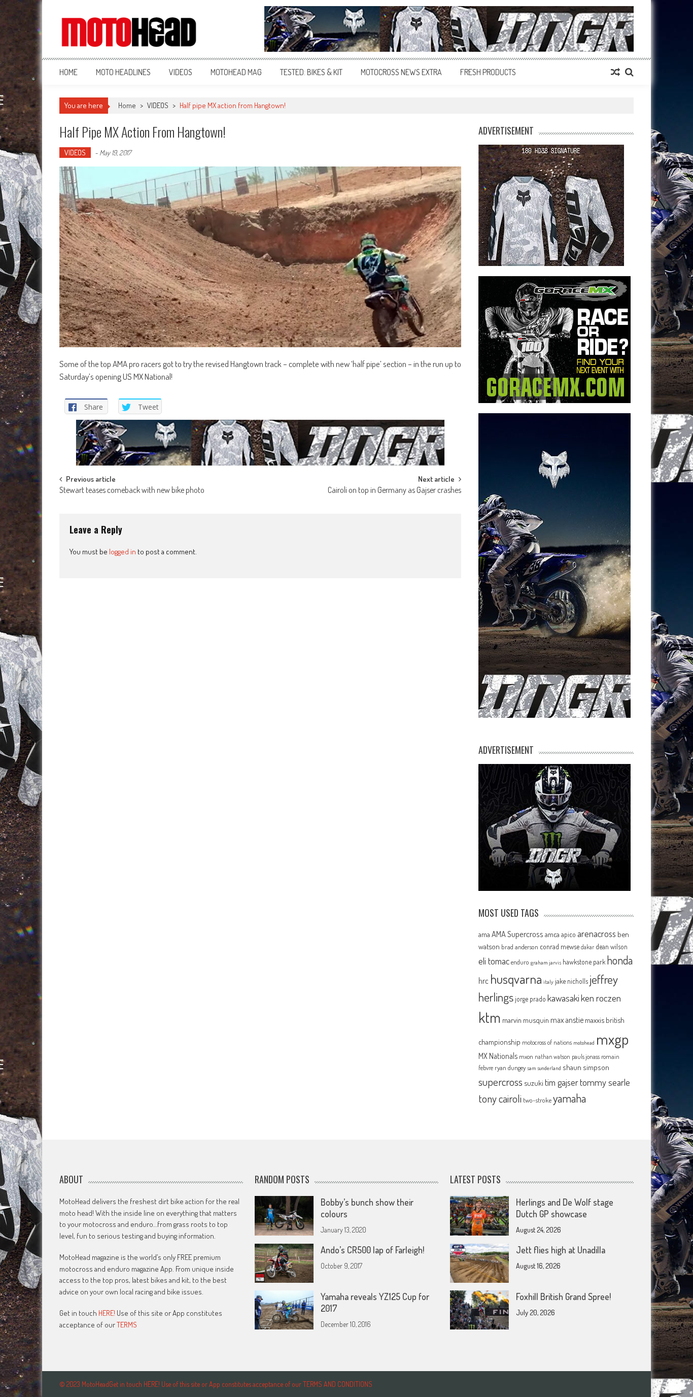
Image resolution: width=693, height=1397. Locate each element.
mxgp (612, 1038)
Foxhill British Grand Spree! (563, 1296)
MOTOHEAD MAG (236, 72)
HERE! (106, 1313)
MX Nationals (497, 1056)
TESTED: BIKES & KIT (311, 72)
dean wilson (612, 946)
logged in (122, 551)
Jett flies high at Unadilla (560, 1249)
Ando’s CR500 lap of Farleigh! (372, 1249)
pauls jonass (586, 1056)
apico (568, 934)
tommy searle (605, 1082)
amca (552, 934)
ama (484, 934)
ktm (489, 1017)
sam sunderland (544, 1068)
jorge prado (530, 998)
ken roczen (601, 998)
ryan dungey (510, 1067)
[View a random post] (615, 72)
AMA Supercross (517, 933)
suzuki (533, 1082)
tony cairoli (500, 1098)
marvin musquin (525, 1019)
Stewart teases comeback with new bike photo (131, 491)
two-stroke (537, 1099)
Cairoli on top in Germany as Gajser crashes (394, 491)
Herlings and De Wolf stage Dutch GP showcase (564, 1207)
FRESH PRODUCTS (488, 72)
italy (548, 981)
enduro (520, 962)
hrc (483, 981)
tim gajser (561, 1082)
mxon (526, 1056)
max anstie (566, 1020)
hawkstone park (584, 961)
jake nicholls (571, 981)
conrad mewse (559, 946)
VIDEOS (180, 72)
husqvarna (516, 979)
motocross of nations (547, 1042)
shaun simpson (586, 1067)
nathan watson (552, 1056)
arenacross (596, 933)
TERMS (127, 1324)
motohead (584, 1042)
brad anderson (519, 947)
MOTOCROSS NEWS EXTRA (401, 72)
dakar (587, 947)
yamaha (569, 1098)
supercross (500, 1081)
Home (68, 72)
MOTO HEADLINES (123, 72)
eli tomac (493, 961)
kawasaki (563, 998)
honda (620, 960)
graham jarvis (546, 962)
